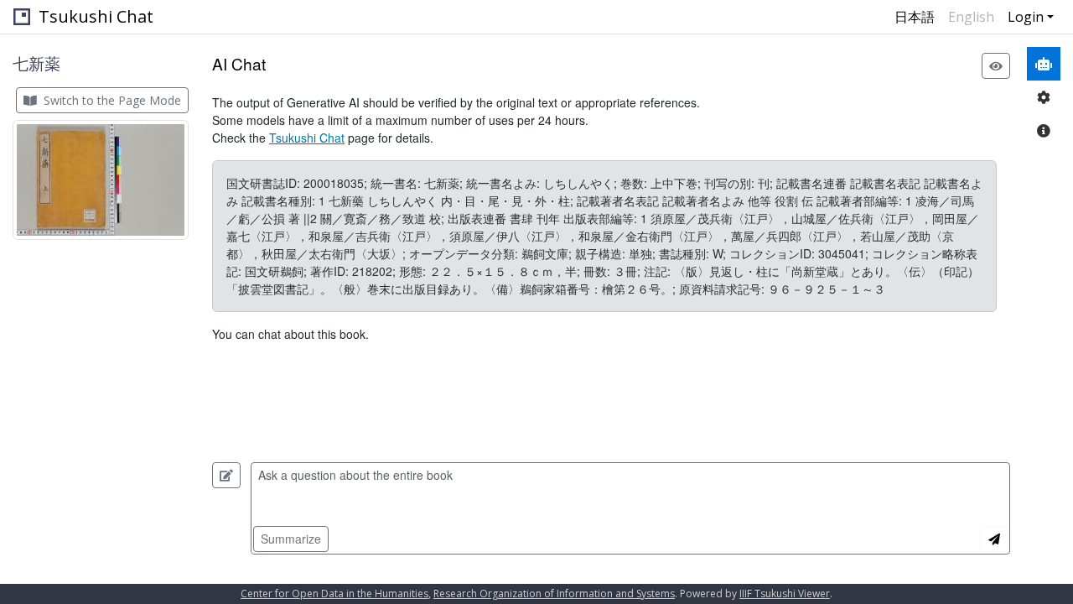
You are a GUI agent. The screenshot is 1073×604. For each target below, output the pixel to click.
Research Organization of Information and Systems (554, 593)
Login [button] (1026, 17)
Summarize (291, 538)
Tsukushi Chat (96, 16)
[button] (101, 180)
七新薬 (36, 63)
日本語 (914, 17)
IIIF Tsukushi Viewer (784, 593)
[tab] (1043, 64)
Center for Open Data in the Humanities (334, 593)
